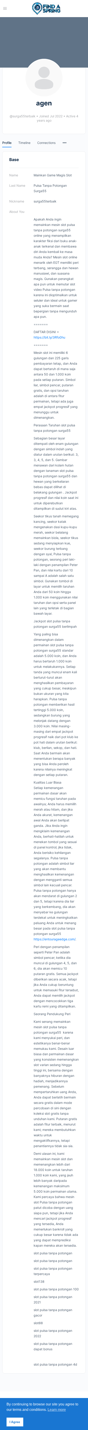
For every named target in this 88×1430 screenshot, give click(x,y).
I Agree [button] (14, 1422)
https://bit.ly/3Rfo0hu (49, 337)
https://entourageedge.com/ (54, 939)
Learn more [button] (57, 1410)
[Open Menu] (5, 8)
